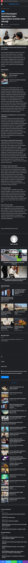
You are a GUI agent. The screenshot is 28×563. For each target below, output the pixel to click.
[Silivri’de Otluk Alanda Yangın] (21, 307)
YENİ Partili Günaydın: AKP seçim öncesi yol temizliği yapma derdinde (7, 299)
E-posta (3, 361)
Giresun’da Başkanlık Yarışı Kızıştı (17, 469)
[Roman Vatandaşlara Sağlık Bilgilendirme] (5, 494)
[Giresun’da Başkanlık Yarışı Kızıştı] (5, 470)
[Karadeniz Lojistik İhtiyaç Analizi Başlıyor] (5, 488)
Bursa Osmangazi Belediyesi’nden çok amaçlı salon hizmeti (18, 417)
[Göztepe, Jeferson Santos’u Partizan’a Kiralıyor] (21, 321)
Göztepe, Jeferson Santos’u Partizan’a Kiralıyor (19, 327)
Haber (8, 8)
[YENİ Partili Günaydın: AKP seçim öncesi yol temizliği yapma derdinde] (7, 292)
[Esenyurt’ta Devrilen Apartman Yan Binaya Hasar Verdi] (7, 307)
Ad (2, 356)
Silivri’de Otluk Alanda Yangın (20, 312)
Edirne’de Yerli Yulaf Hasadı (16, 392)
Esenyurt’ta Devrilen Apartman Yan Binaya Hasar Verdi (6, 313)
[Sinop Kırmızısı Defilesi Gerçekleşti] (4, 81)
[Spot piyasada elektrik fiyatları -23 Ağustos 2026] (5, 412)
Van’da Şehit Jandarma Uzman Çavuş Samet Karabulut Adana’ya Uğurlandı (20, 291)
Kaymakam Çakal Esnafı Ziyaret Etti (18, 480)
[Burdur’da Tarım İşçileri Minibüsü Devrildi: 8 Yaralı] (5, 500)
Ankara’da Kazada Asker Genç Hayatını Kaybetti (17, 387)
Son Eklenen (14, 382)
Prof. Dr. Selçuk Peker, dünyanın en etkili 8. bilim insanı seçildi (7, 327)
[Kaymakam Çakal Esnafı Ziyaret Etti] (5, 482)
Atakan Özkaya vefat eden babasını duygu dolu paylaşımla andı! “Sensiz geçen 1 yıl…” (17, 440)
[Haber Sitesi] (14, 4)
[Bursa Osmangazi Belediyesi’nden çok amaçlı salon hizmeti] (5, 418)
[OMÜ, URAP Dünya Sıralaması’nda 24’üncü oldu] (5, 476)
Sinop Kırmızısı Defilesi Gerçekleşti (10, 1)
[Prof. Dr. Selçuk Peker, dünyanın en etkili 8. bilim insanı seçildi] (7, 321)
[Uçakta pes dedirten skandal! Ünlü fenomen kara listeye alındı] (5, 429)
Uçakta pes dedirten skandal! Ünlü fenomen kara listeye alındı (18, 428)
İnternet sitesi (4, 366)
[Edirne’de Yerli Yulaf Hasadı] (5, 394)
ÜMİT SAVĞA (5, 24)
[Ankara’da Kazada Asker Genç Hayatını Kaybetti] (4, 75)
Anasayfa (4, 8)
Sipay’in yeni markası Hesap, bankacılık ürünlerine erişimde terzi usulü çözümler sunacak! (18, 458)
